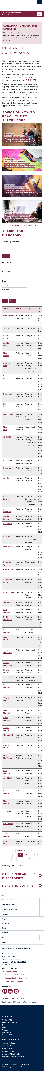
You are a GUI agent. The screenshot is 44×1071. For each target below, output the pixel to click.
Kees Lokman (8, 315)
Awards (5, 914)
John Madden (8, 778)
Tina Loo (6, 328)
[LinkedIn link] (10, 991)
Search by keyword (10, 241)
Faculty (29, 308)
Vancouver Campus (9, 1043)
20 (32, 851)
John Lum (7, 478)
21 (38, 851)
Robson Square (8, 1052)
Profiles (24, 1002)
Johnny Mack (8, 677)
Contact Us (6, 965)
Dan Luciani (7, 461)
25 (27, 855)
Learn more (30, 80)
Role (4, 281)
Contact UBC (7, 1020)
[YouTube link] (16, 991)
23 (16, 855)
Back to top (6, 1002)
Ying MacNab (8, 735)
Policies (5, 933)
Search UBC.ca (8, 1035)
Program (6, 272)
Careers (5, 1030)
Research (32, 1002)
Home (4, 895)
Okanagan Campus (9, 1045)
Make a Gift (6, 1032)
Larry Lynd (7, 536)
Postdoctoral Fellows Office (15, 975)
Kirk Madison (8, 824)
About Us (5, 937)
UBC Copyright (7, 1067)
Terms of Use (24, 1064)
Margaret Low (8, 414)
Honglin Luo (7, 524)
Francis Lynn (8, 547)
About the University (9, 1022)
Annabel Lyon (8, 569)
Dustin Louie (7, 394)
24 (21, 855)
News (4, 1025)
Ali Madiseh (7, 811)
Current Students (8, 905)
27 (38, 855)
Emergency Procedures (10, 1064)
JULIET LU (7, 437)
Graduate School (7, 19)
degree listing (7, 100)
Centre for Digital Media (11, 1054)
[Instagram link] (4, 991)
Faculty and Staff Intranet (14, 981)
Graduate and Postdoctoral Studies (22, 949)
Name (6, 308)
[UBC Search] (39, 2)
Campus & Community (10, 909)
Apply (4, 942)
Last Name (7, 262)
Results (5, 289)
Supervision (6, 919)
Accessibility (18, 1067)
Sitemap (17, 1002)
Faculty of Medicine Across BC (13, 1057)
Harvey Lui (7, 468)
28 (15, 859)
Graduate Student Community (16, 978)
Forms (4, 928)
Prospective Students (19, 19)
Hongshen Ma (8, 592)
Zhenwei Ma (7, 602)
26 (33, 855)
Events (4, 1027)
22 (10, 855)
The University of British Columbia (16, 4)
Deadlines (6, 923)
